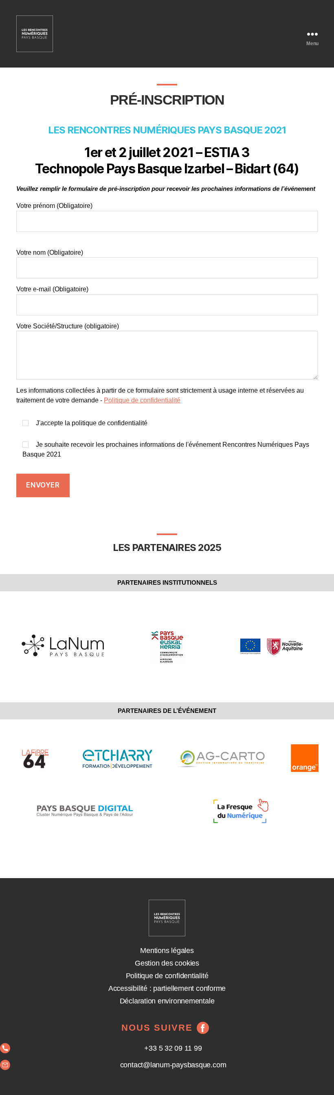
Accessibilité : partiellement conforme (167, 988)
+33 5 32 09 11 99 (173, 1048)
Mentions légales (166, 950)
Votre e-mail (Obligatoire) (52, 289)
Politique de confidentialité (142, 400)
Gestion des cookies (167, 963)
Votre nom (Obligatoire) (49, 252)
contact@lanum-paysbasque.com (173, 1065)
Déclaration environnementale (167, 1001)
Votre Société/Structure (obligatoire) (67, 326)
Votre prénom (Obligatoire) (54, 205)
